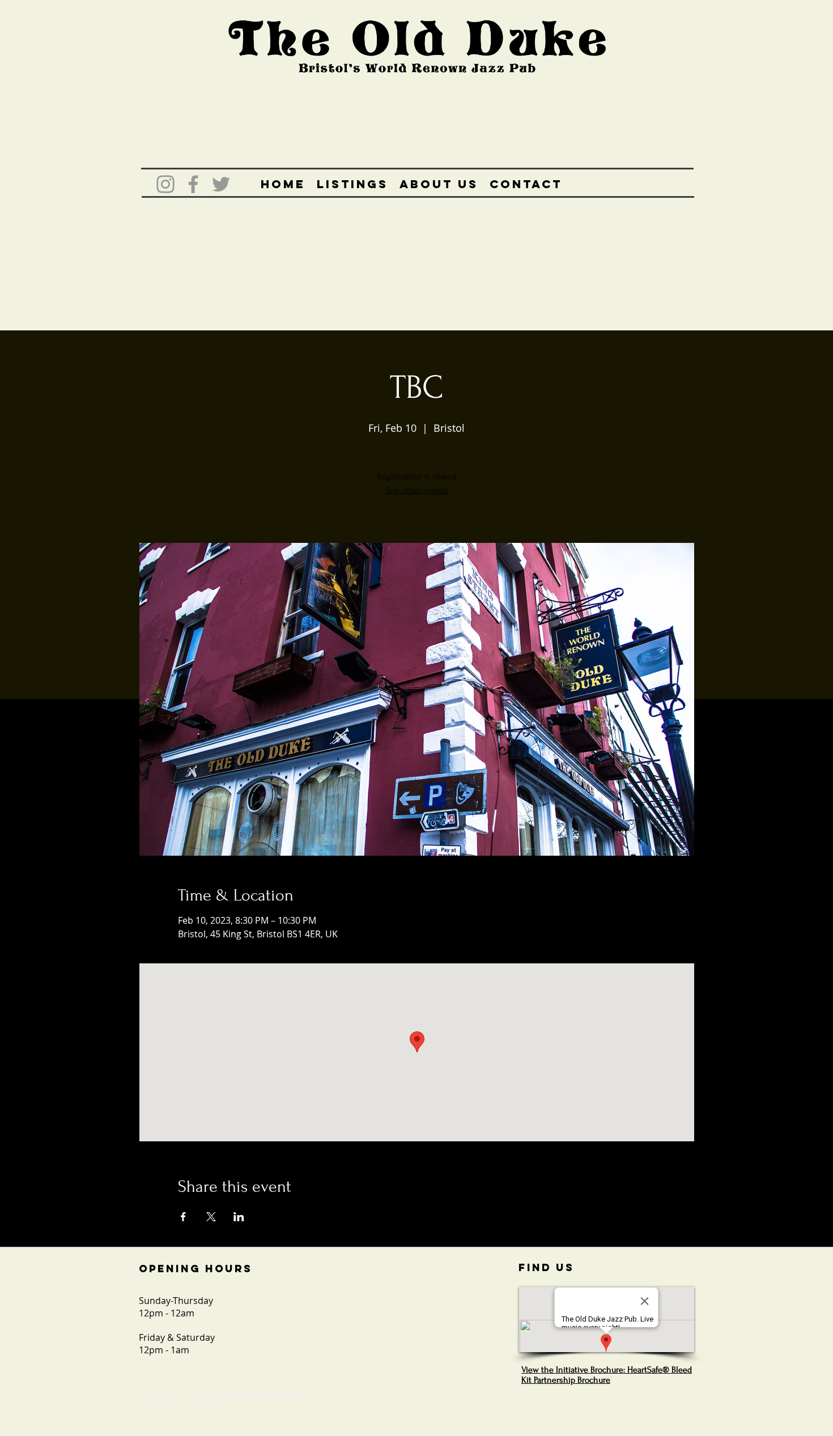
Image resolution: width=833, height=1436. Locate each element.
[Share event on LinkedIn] (238, 1216)
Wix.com (292, 1393)
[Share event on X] (211, 1216)
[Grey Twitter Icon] (221, 184)
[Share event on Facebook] (183, 1216)
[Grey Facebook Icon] (193, 184)
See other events (416, 490)
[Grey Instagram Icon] (165, 184)
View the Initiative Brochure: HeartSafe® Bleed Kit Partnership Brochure (606, 1375)
